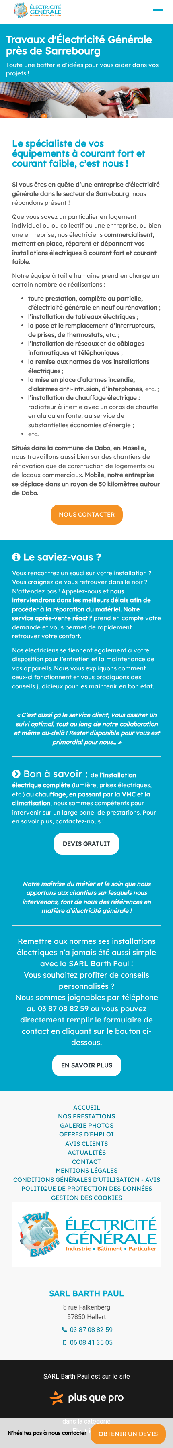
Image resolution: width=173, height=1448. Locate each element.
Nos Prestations (86, 1116)
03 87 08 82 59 (90, 1330)
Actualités (87, 1152)
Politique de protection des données (86, 1188)
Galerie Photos (86, 1125)
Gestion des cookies (86, 1198)
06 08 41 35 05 (90, 1342)
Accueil (86, 1107)
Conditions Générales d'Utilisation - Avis (86, 1179)
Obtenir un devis (128, 1434)
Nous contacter (87, 514)
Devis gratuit (86, 843)
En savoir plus (86, 1065)
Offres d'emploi (86, 1134)
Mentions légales (86, 1170)
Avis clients (86, 1143)
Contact (86, 1161)
